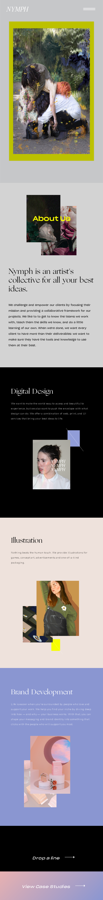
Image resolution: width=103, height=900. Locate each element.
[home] (17, 9)
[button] (89, 10)
